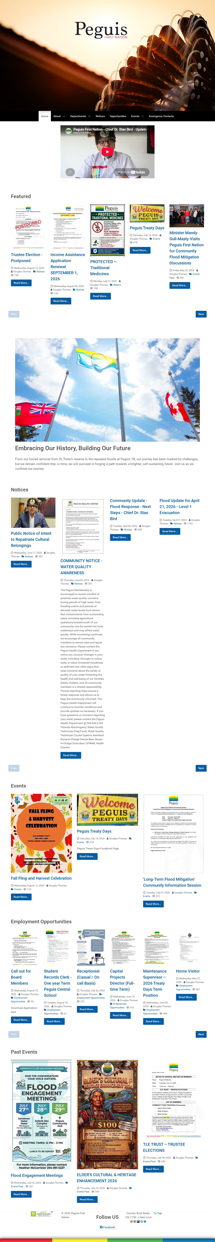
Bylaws (117, 284)
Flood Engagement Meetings (37, 1175)
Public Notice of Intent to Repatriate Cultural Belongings (31, 539)
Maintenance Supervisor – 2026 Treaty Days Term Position (154, 983)
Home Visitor (188, 971)
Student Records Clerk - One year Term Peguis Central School (58, 983)
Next (201, 314)
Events (156, 238)
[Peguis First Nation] (107, 1236)
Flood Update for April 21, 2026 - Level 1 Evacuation (179, 506)
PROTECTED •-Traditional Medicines (103, 267)
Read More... (21, 282)
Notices (41, 271)
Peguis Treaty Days (147, 228)
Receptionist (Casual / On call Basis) (88, 977)
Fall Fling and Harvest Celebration (41, 878)
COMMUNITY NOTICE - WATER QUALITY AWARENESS (81, 566)
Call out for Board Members (21, 977)
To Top (158, 1213)
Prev (14, 314)
